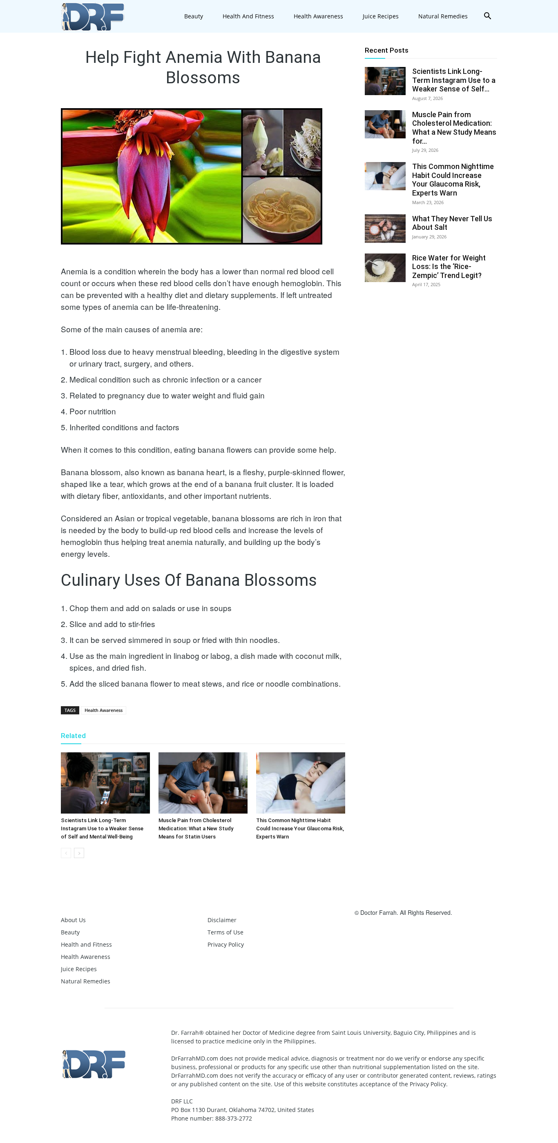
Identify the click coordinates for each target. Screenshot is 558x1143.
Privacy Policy (226, 944)
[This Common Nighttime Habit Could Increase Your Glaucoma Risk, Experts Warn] (300, 783)
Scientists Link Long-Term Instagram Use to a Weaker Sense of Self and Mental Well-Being (102, 828)
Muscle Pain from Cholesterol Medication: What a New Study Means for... (454, 127)
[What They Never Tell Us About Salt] (385, 228)
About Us (73, 920)
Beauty (193, 16)
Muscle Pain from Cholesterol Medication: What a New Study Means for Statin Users (195, 828)
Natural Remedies (443, 16)
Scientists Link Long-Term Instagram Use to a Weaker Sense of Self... (454, 80)
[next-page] (79, 853)
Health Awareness (318, 16)
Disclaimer (222, 920)
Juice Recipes (381, 16)
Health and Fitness (248, 16)
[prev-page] (66, 853)
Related (73, 736)
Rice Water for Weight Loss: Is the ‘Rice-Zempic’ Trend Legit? (449, 267)
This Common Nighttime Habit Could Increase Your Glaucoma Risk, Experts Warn (300, 828)
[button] (487, 17)
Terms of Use (225, 932)
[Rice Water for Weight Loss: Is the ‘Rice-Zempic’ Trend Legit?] (385, 268)
